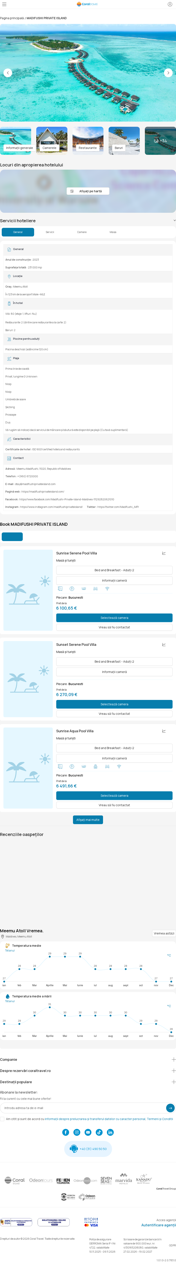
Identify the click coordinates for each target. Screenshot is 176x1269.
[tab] (88, 221)
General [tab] (18, 232)
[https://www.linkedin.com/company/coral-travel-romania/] (110, 1133)
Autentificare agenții (158, 1225)
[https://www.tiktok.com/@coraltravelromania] (99, 1133)
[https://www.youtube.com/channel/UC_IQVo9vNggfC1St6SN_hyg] (88, 1133)
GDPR (172, 1245)
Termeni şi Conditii (160, 1119)
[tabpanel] (88, 377)
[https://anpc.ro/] (16, 1226)
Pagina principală (12, 18)
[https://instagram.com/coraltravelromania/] (76, 1133)
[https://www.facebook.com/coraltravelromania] (65, 1133)
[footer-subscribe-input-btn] (170, 1108)
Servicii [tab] (50, 232)
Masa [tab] (113, 232)
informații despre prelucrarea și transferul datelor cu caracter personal (95, 1119)
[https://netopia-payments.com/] (91, 1226)
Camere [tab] (81, 232)
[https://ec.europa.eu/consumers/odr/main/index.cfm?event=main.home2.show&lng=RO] (54, 1226)
